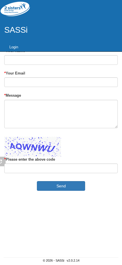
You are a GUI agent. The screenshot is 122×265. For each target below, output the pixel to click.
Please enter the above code (30, 159)
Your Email (15, 73)
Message (13, 95)
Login (13, 47)
